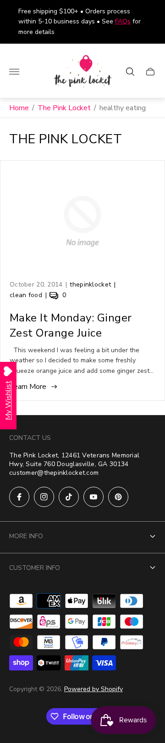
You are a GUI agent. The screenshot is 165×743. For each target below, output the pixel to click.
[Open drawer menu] (14, 72)
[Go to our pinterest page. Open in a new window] (118, 497)
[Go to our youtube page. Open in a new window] (93, 497)
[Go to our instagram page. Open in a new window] (44, 497)
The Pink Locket (64, 108)
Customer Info (34, 567)
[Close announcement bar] (151, 22)
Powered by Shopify (93, 689)
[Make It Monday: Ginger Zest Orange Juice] (82, 221)
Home (19, 108)
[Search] (130, 72)
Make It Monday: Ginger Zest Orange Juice (71, 325)
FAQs (123, 21)
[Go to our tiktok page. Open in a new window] (69, 497)
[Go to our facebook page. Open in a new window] (19, 497)
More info (26, 536)
